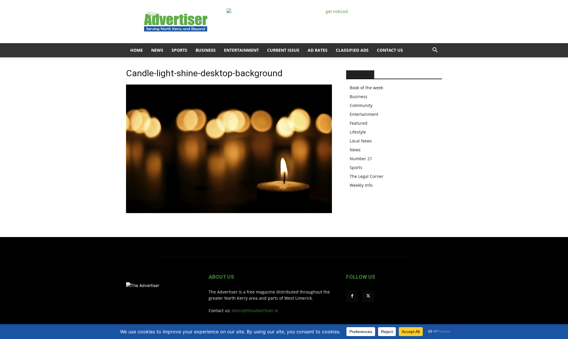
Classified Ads (352, 50)
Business (206, 50)
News (157, 50)
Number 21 (361, 158)
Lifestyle (358, 132)
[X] (368, 296)
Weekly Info (361, 185)
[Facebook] (352, 296)
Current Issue (283, 50)
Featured (358, 123)
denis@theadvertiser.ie (255, 310)
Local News (361, 141)
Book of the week (366, 87)
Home (136, 50)
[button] (435, 50)
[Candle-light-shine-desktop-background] (229, 211)
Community (361, 105)
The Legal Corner (366, 176)
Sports (179, 50)
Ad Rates (317, 50)
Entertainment (241, 50)
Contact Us (390, 50)
